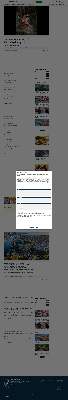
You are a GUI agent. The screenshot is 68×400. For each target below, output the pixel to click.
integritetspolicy (26, 219)
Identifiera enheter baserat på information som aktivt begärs (26, 200)
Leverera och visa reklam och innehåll (23, 206)
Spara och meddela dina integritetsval (23, 208)
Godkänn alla (43, 224)
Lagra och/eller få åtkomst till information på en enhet (25, 191)
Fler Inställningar (25, 224)
